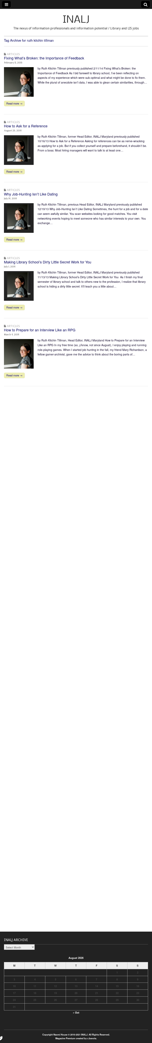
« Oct (76, 1012)
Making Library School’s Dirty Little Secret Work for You (47, 261)
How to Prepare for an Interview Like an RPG (39, 329)
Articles (13, 54)
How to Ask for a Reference (26, 125)
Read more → (14, 103)
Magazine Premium (65, 1038)
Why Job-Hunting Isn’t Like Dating (31, 193)
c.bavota (91, 1038)
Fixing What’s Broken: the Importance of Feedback (44, 57)
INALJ (76, 20)
